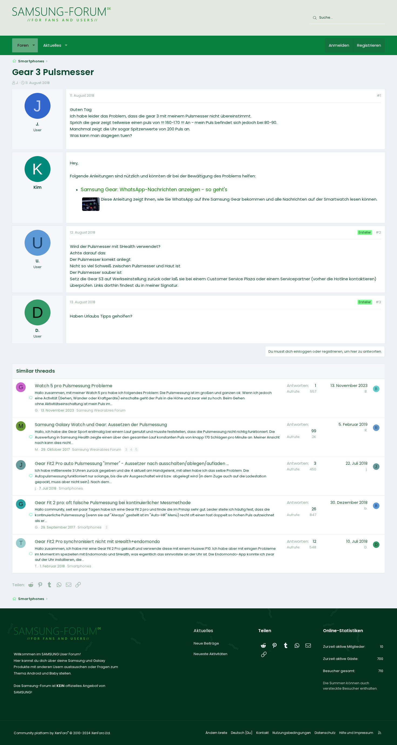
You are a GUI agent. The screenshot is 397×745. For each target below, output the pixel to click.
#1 (379, 95)
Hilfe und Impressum (356, 732)
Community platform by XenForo (62, 733)
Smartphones (71, 488)
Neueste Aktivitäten (210, 653)
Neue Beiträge (206, 643)
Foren (23, 45)
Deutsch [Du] (242, 732)
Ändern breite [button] (216, 732)
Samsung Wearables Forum (101, 410)
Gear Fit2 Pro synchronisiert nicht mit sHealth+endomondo (97, 541)
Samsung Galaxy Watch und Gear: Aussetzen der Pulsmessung (101, 425)
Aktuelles (52, 45)
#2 (378, 232)
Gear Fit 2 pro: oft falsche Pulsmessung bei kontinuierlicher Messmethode (113, 503)
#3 (378, 302)
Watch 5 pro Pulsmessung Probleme (73, 386)
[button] (33, 45)
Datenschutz (325, 732)
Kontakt (262, 732)
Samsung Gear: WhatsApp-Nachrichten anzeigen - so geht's (154, 189)
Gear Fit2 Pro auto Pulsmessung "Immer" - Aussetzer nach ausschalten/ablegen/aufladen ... (132, 463)
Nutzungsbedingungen (291, 732)
